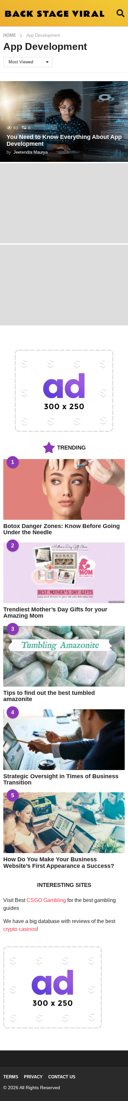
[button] (121, 13)
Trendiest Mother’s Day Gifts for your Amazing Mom (55, 612)
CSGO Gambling (46, 900)
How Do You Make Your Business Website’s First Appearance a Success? (58, 862)
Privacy (33, 1076)
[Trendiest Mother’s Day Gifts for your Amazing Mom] (64, 572)
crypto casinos (20, 929)
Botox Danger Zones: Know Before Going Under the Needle (61, 529)
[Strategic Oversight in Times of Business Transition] (64, 739)
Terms (10, 1076)
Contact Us (61, 1076)
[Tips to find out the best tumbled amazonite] (64, 656)
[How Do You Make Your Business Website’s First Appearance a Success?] (64, 822)
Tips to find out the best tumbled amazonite (49, 696)
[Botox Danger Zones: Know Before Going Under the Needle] (64, 489)
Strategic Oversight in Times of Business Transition (60, 779)
